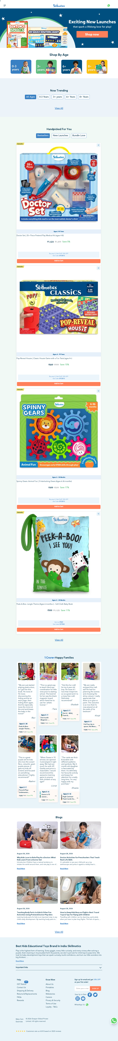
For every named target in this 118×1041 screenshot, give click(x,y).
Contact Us (21, 988)
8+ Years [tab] (84, 97)
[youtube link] (83, 998)
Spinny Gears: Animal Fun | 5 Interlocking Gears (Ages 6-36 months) (44, 481)
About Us (49, 984)
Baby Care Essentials (19, 1020)
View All (59, 108)
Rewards (20, 1000)
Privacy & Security (53, 1000)
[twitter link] (95, 995)
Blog (48, 991)
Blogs (59, 817)
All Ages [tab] (30, 97)
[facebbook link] (90, 995)
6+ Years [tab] (70, 97)
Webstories (50, 994)
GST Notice (21, 984)
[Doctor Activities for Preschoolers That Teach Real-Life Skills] (80, 835)
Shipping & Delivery (25, 991)
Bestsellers (43, 135)
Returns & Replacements (27, 994)
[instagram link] (77, 998)
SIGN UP (95, 988)
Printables (50, 988)
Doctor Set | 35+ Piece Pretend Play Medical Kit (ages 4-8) (40, 236)
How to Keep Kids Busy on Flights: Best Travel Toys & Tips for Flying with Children (79, 913)
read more (20, 961)
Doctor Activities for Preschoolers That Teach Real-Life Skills (80, 858)
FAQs (19, 997)
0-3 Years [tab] (44, 97)
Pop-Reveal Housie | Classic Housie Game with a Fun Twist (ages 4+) (44, 358)
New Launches (60, 135)
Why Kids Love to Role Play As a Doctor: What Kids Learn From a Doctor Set (36, 858)
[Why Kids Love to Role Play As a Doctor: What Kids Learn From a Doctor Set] (37, 835)
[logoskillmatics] (59, 5)
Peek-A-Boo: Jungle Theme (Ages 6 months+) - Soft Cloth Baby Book (44, 604)
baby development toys (32, 955)
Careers (49, 997)
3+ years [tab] (57, 97)
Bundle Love (78, 135)
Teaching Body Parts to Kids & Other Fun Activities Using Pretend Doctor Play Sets (35, 913)
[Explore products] (59, 28)
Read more (21, 869)
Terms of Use (51, 1004)
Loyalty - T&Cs (51, 1007)
